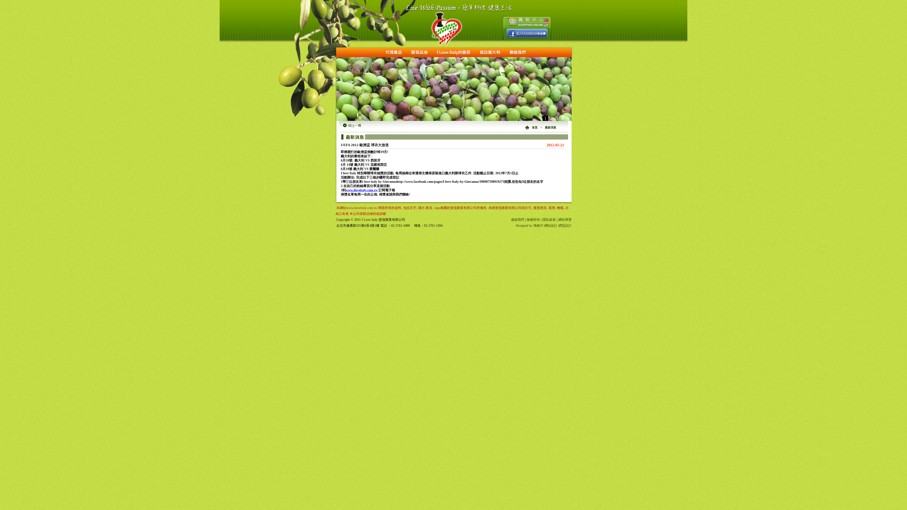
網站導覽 (565, 219)
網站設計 (550, 225)
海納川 (538, 225)
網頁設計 (565, 225)
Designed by (524, 225)
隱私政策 (549, 219)
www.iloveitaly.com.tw (362, 190)
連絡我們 (517, 219)
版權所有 (533, 219)
